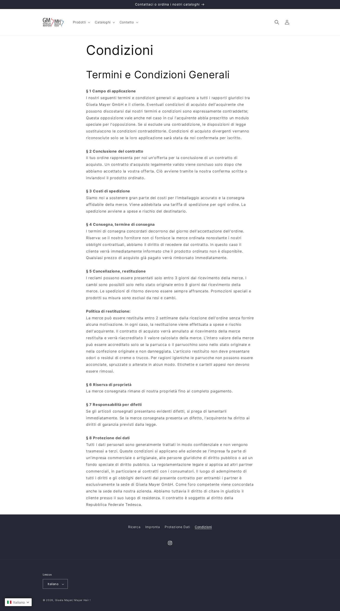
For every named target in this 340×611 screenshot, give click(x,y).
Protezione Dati (177, 527)
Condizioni (203, 527)
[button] (81, 22)
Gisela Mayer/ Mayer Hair (72, 600)
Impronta (152, 527)
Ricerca (134, 527)
